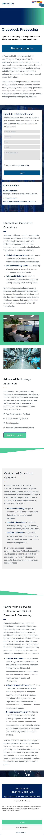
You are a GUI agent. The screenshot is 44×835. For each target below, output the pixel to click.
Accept (22, 822)
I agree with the (17, 165)
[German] (38, 3)
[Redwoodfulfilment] (18, 4)
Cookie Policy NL (21, 832)
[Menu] (39, 4)
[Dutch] (33, 3)
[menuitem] (39, 4)
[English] (35, 3)
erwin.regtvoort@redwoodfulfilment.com (19, 201)
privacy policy (24, 165)
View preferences (22, 827)
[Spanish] (41, 3)
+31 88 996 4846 (10, 198)
